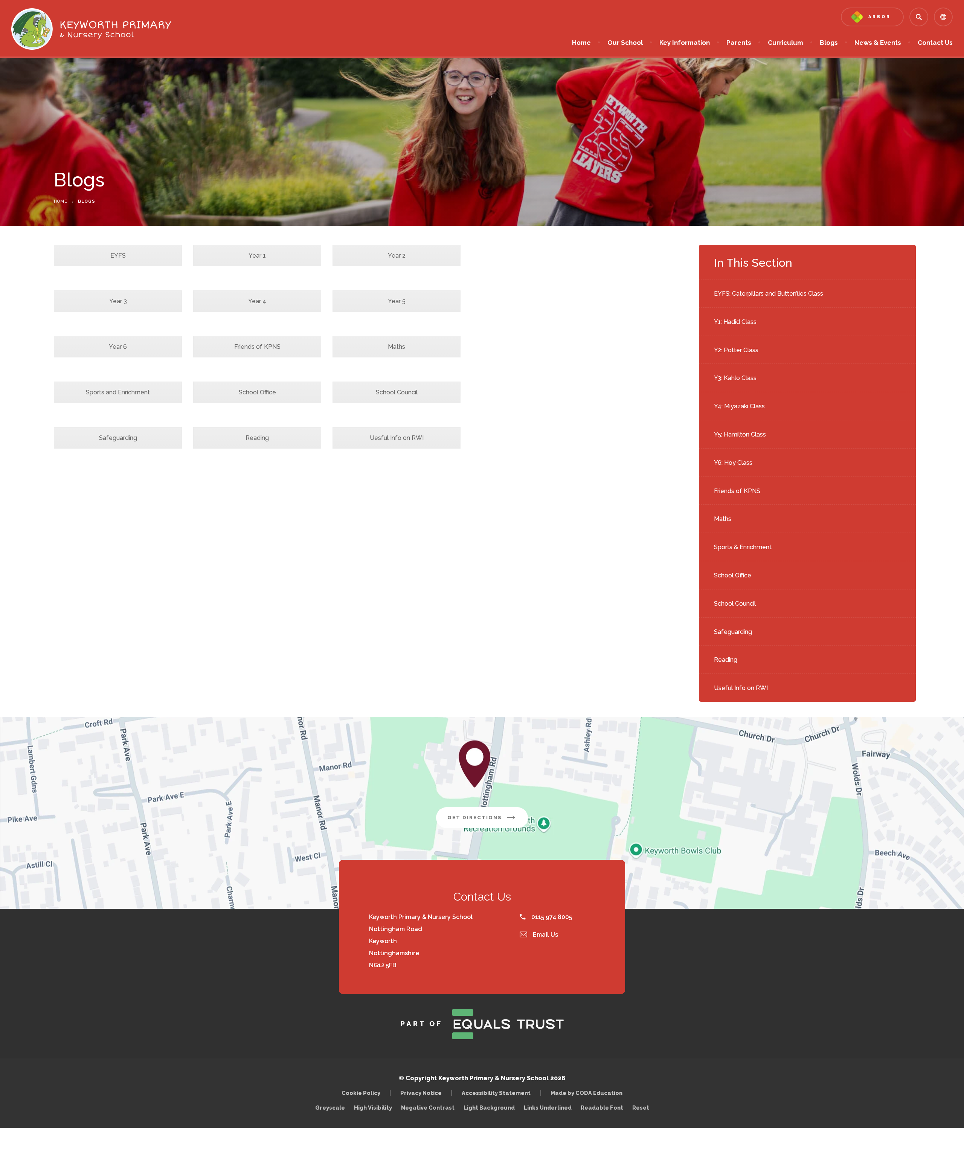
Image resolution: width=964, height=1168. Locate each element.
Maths (722, 518)
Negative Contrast (428, 1107)
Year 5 (397, 301)
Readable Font (602, 1107)
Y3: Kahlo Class (735, 378)
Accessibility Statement (496, 1093)
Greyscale (330, 1107)
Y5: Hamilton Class (740, 434)
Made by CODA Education (588, 1093)
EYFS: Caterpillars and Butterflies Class (768, 293)
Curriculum (785, 42)
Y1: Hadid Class (735, 321)
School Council (735, 603)
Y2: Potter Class (736, 350)
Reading (725, 659)
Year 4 (257, 301)
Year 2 (397, 255)
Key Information (684, 42)
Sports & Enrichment (743, 547)
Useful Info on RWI (741, 688)
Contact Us (935, 42)
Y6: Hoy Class (733, 462)
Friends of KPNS (737, 491)
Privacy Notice (421, 1093)
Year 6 (118, 346)
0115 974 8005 (551, 917)
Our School (625, 42)
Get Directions (487, 821)
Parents (738, 42)
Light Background (489, 1107)
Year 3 (118, 301)
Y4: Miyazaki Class (739, 406)
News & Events (877, 42)
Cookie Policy (361, 1093)
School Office (732, 575)
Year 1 (257, 255)
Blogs (829, 42)
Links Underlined (548, 1107)
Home (581, 42)
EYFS (118, 255)
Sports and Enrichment (118, 392)
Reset (640, 1107)
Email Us (544, 934)
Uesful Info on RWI (397, 437)
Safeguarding (733, 631)
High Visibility (373, 1107)
